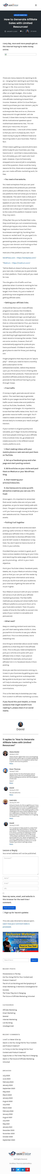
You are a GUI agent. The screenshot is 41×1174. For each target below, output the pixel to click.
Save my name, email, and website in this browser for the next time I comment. (19, 899)
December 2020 (8, 1130)
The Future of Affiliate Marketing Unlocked (19, 996)
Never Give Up (15, 1039)
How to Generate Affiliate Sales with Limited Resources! (20, 23)
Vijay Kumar (7, 1056)
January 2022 (8, 1114)
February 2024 (8, 1082)
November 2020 (9, 1134)
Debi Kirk (13, 800)
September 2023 (9, 1088)
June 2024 (6, 1079)
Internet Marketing (10, 1019)
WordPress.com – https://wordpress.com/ (19, 258)
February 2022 (8, 1111)
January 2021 (7, 1127)
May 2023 (6, 1092)
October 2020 (8, 1137)
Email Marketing (9, 1013)
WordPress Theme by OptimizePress (20, 1163)
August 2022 (8, 1101)
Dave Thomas (15, 769)
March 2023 (7, 1095)
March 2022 (7, 1108)
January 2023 (8, 1098)
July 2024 (6, 1076)
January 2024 (8, 1085)
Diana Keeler (14, 752)
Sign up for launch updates (16, 913)
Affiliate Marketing (20, 15)
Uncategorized (8, 1026)
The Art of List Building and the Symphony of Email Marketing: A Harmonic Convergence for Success (20, 987)
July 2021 (6, 1121)
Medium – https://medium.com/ (16, 263)
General (5, 1016)
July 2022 (6, 1104)
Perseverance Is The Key (11, 974)
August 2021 (7, 1117)
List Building (8, 1023)
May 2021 (6, 1124)
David (20, 729)
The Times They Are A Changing (14, 993)
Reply (11, 763)
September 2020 (9, 1140)
